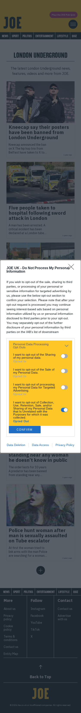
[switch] (64, 356)
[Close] (72, 268)
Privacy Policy (65, 445)
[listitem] (40, 346)
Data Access (40, 445)
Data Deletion (16, 445)
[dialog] (40, 356)
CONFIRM (25, 429)
